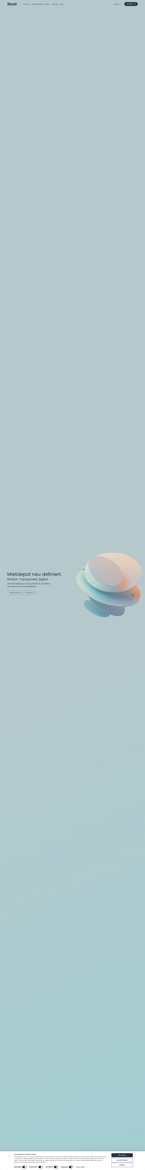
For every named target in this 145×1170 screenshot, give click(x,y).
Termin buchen (14, 593)
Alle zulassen (122, 1155)
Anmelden (129, 4)
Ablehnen (122, 1165)
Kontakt (29, 593)
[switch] (40, 1167)
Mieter (47, 4)
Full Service (55, 4)
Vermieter (26, 4)
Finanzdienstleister (37, 4)
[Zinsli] (12, 4)
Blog (61, 4)
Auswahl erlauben (122, 1160)
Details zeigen (80, 1167)
